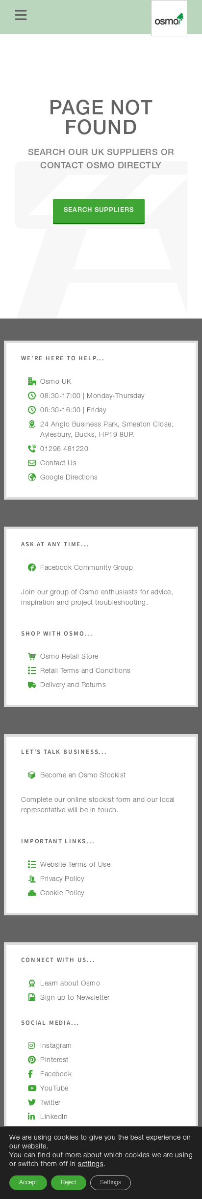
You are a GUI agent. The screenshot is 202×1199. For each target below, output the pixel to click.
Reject (68, 1183)
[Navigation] (21, 17)
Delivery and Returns (73, 685)
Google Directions (69, 478)
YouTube (54, 1089)
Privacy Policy (62, 879)
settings (90, 1164)
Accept (28, 1183)
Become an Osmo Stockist (83, 776)
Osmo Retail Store (69, 657)
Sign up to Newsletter (75, 998)
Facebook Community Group (86, 568)
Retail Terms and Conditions (85, 671)
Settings (110, 1183)
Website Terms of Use (75, 865)
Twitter (50, 1103)
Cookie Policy (62, 893)
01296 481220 (64, 449)
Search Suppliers (99, 211)
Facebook (56, 1074)
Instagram (56, 1046)
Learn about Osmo (70, 984)
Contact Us (58, 463)
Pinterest (54, 1060)
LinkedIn (54, 1117)
